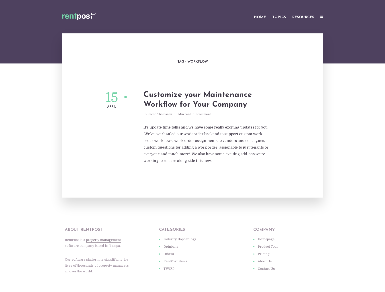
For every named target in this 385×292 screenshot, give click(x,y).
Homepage (266, 239)
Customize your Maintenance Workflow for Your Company (197, 100)
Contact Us (266, 268)
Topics (279, 17)
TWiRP (169, 268)
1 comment (203, 114)
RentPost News (175, 261)
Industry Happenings (180, 239)
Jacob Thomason (160, 114)
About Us (265, 261)
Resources (303, 17)
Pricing (264, 254)
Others (169, 254)
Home (260, 17)
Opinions (171, 246)
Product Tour (268, 246)
